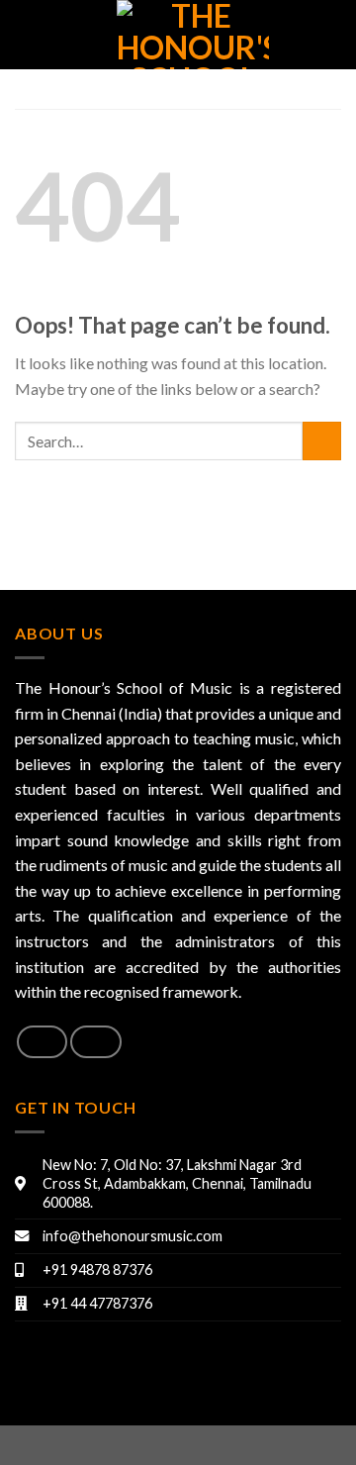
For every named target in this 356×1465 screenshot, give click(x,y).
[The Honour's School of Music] (192, 34)
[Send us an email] (95, 1042)
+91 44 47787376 (97, 1303)
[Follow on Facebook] (42, 1042)
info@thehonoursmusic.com (132, 1235)
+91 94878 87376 (97, 1269)
